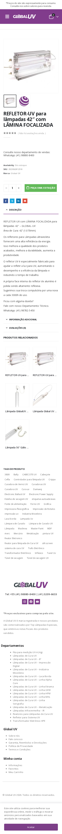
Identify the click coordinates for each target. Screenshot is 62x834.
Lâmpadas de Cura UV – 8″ (27, 659)
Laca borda (10, 518)
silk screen (47, 543)
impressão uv (11, 513)
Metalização (33, 533)
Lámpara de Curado (15, 523)
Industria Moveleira (32, 513)
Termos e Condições (20, 749)
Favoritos (14, 768)
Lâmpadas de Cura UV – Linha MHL (31, 696)
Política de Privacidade (21, 746)
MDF (49, 528)
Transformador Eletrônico (18, 553)
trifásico (39, 553)
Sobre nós (14, 735)
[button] (7, 16)
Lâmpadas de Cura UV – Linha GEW (32, 690)
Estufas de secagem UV (16, 499)
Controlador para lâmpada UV (29, 479)
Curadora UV (11, 489)
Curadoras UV (39, 484)
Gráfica (47, 504)
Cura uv (25, 489)
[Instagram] (24, 601)
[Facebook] (31, 601)
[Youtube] (37, 601)
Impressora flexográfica (17, 509)
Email (25, 201)
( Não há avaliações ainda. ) (32, 133)
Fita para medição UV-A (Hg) (27, 652)
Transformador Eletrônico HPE (29, 720)
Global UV (15, 173)
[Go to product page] (17, 359)
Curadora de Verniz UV (16, 484)
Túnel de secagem (14, 558)
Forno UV (35, 504)
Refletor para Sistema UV (26, 717)
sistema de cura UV (14, 548)
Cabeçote (45, 474)
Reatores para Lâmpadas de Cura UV (33, 714)
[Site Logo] (24, 16)
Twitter (12, 201)
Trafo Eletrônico (36, 548)
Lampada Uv (26, 518)
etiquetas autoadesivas (43, 499)
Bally (16, 474)
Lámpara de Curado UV (41, 523)
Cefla (7, 479)
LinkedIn (18, 201)
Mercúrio (18, 533)
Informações (15, 765)
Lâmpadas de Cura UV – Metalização (32, 707)
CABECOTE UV (29, 474)
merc (7, 533)
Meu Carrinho (16, 772)
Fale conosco (16, 739)
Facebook (5, 201)
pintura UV (48, 533)
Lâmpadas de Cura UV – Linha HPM (31, 693)
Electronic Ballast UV (15, 494)
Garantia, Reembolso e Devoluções (28, 742)
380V (7, 474)
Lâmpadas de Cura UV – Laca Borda (32, 676)
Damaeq (37, 489)
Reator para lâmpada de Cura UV (21, 543)
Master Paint (37, 528)
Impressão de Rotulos (44, 509)
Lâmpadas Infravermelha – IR (28, 710)
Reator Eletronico (13, 538)
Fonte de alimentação (16, 504)
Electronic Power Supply (41, 494)
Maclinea (22, 528)
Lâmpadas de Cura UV (25, 655)
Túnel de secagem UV (38, 558)
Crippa (52, 479)
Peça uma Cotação (42, 187)
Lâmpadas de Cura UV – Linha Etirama (33, 686)
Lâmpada (9, 528)
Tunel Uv (51, 553)
